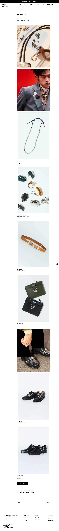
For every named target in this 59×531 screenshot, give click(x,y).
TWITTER (51, 517)
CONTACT (25, 520)
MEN (43, 4)
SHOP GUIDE (8, 516)
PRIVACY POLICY (8, 523)
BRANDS (31, 4)
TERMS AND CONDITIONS (10, 522)
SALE (25, 4)
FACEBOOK (51, 518)
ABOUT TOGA (26, 515)
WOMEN (37, 4)
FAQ (6, 517)
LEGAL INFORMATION (9, 524)
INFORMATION (9, 515)
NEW (20, 4)
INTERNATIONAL (51, 520)
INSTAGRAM (51, 515)
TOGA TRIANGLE (50, 4)
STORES (7, 520)
